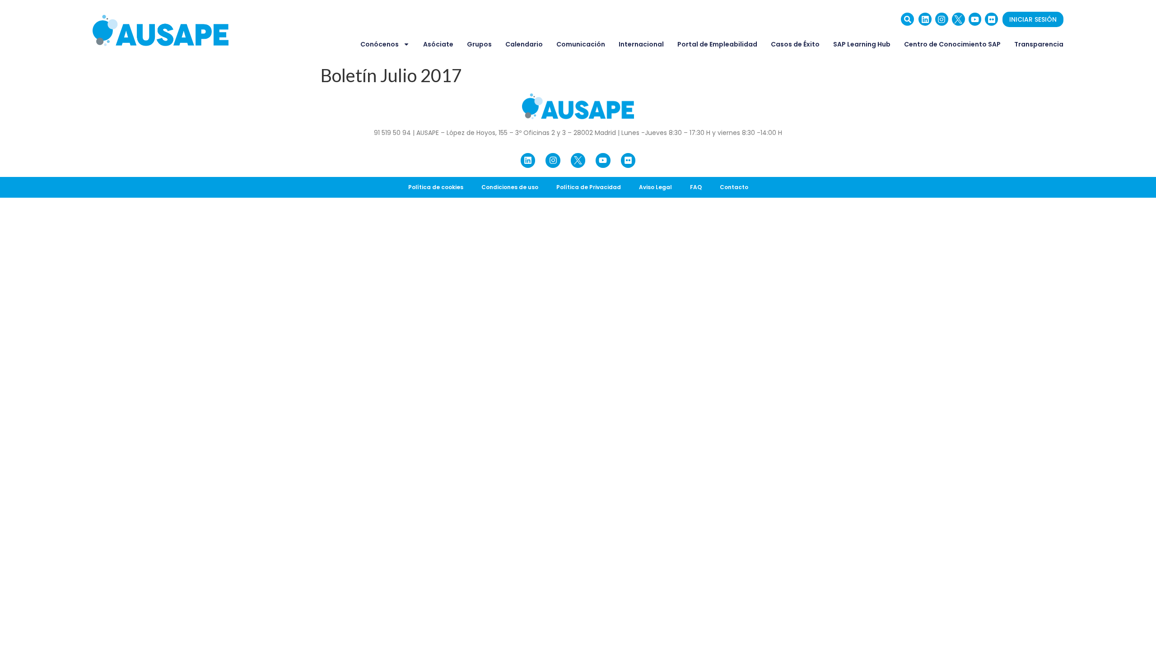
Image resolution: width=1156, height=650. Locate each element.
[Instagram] (941, 19)
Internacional (641, 44)
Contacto (734, 187)
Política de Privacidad (588, 187)
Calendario (524, 44)
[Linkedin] (925, 19)
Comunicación (580, 44)
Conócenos (379, 44)
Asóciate (438, 44)
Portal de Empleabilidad (717, 44)
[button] (907, 19)
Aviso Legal (655, 187)
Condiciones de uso (509, 187)
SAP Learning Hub (861, 44)
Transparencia (1038, 44)
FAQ (696, 187)
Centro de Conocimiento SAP (952, 44)
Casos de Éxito (795, 44)
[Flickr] (991, 19)
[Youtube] (975, 19)
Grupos (479, 44)
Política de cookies (435, 187)
